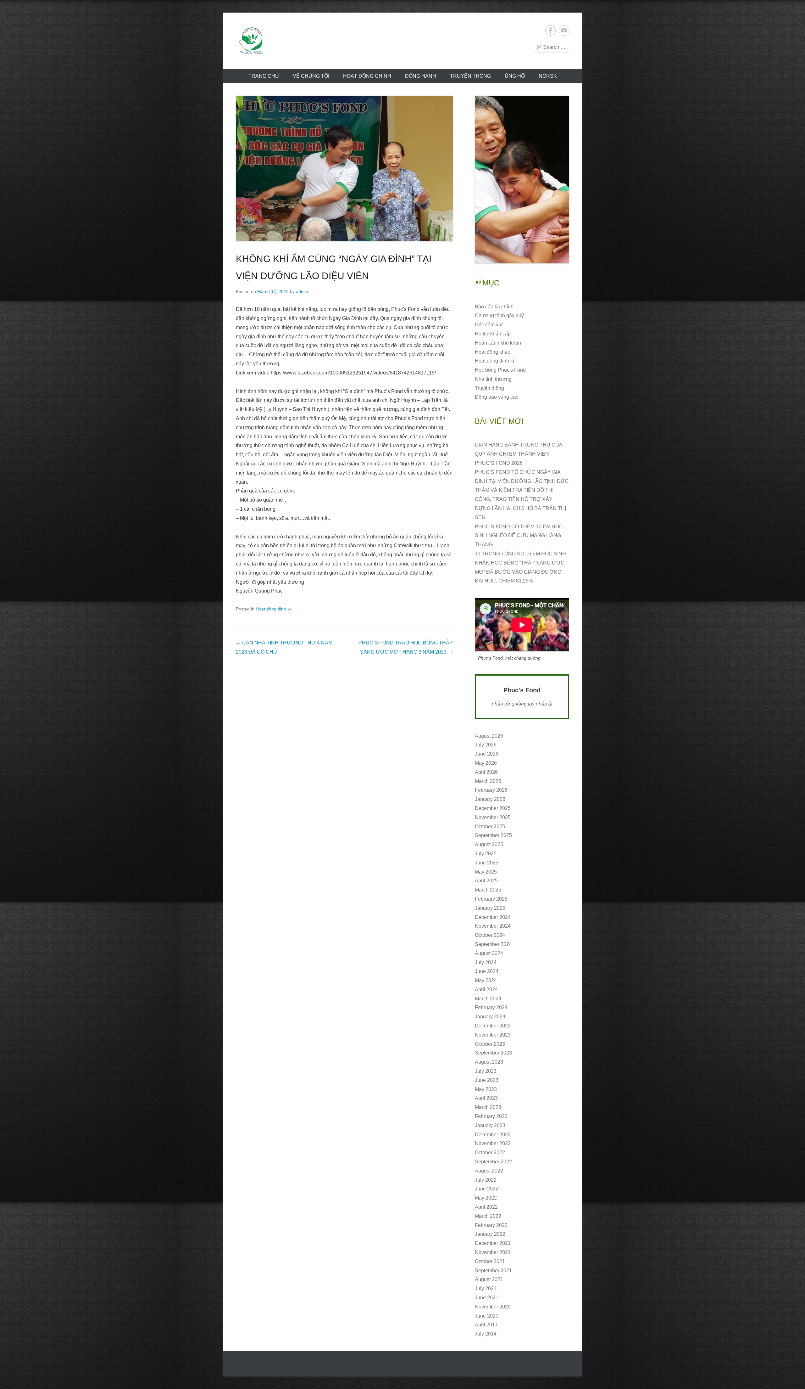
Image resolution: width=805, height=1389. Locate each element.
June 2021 (486, 1297)
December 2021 (493, 1243)
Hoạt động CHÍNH (367, 76)
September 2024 (493, 944)
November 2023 (493, 1035)
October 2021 (490, 1261)
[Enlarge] (561, 104)
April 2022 (486, 1207)
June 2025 (486, 862)
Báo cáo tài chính (494, 306)
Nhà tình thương (493, 379)
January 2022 (490, 1234)
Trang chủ (263, 76)
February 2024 (491, 1007)
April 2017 (486, 1324)
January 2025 (490, 908)
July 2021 (486, 1288)
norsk (548, 76)
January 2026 (490, 799)
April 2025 (486, 880)
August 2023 (489, 1062)
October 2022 (490, 1152)
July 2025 (486, 853)
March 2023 (488, 1107)
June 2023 (486, 1080)
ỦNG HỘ (515, 76)
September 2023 (493, 1052)
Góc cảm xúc (489, 324)
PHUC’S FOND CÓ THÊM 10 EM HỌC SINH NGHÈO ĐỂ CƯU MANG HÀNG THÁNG (519, 536)
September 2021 (493, 1270)
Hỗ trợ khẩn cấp (493, 333)
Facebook (550, 30)
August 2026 (489, 736)
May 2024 (486, 980)
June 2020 (486, 1316)
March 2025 (488, 889)
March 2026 (488, 781)
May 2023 (486, 1089)
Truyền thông (470, 76)
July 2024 (486, 962)
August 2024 (489, 953)
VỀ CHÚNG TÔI (311, 76)
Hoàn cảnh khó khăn (498, 343)
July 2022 (486, 1180)
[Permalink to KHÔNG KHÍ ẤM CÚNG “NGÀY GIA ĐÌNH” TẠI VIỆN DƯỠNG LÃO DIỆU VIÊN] (344, 168)
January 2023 (490, 1125)
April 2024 (486, 989)
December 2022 (493, 1134)
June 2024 (486, 971)
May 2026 (486, 763)
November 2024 (493, 926)
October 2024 (490, 935)
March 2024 (488, 998)
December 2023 (493, 1025)
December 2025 (493, 808)
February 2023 (491, 1116)
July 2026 (486, 744)
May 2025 (486, 871)
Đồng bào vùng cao (497, 397)
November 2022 (493, 1143)
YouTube (564, 30)
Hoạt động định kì (273, 608)
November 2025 (493, 817)
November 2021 (493, 1252)
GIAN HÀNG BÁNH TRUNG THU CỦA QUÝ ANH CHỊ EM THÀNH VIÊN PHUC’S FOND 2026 (518, 454)
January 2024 (490, 1016)
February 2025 (491, 899)
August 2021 (489, 1279)
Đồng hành (420, 76)
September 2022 (493, 1161)
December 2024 (493, 917)
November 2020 (493, 1306)
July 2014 (486, 1333)
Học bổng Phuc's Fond (500, 370)
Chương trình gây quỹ (499, 315)
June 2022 (486, 1188)
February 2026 (491, 790)
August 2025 (489, 844)
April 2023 (486, 1098)
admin (302, 291)
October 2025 (490, 826)
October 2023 (490, 1044)
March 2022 (488, 1216)
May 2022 (486, 1198)
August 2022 (489, 1170)
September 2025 (493, 835)
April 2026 (486, 772)
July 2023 (486, 1071)
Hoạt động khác (492, 352)
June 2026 (486, 753)
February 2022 (491, 1225)
